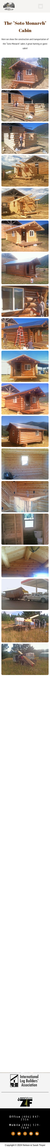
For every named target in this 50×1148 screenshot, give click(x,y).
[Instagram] (25, 1133)
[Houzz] (37, 1133)
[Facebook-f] (13, 1133)
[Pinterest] (31, 1133)
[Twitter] (19, 1133)
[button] (40, 6)
